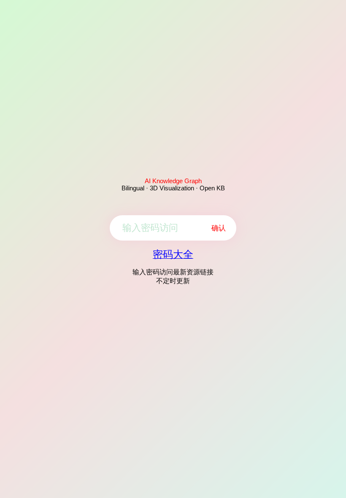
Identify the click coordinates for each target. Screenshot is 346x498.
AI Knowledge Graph (173, 180)
